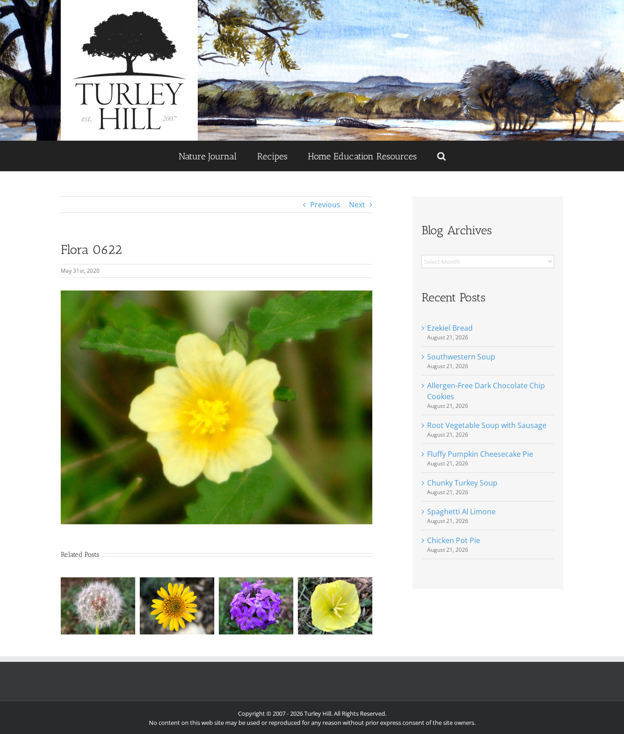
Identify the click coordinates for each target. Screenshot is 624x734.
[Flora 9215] (335, 582)
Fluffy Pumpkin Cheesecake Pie (480, 454)
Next (357, 205)
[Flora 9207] (98, 582)
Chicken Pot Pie (453, 540)
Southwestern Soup (461, 357)
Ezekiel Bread (450, 328)
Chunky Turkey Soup (462, 483)
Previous (325, 205)
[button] (441, 156)
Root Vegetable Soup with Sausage (486, 425)
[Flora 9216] (256, 582)
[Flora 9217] (177, 582)
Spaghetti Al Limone (461, 512)
